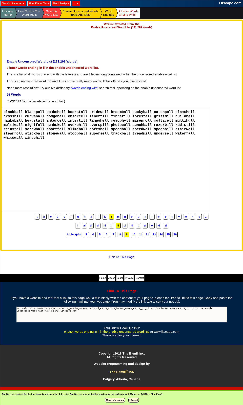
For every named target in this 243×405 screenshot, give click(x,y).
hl (104, 225)
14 (161, 234)
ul (145, 225)
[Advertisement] (121, 43)
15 (168, 234)
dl (91, 225)
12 (147, 234)
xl (159, 225)
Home (102, 277)
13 (154, 234)
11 (140, 234)
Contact (140, 277)
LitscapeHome (7, 13)
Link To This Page (122, 257)
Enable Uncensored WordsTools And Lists (80, 13)
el (98, 225)
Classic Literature (11, 3)
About (111, 277)
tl (138, 225)
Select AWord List (51, 13)
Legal (120, 277)
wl (152, 225)
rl (132, 225)
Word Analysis (61, 3)
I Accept (133, 400)
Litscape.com (230, 3)
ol (125, 225)
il (111, 225)
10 (133, 234)
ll (118, 225)
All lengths (74, 234)
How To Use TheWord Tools (29, 13)
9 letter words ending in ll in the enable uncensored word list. (106, 331)
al (84, 225)
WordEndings (108, 13)
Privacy (129, 277)
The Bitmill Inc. (122, 372)
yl (165, 225)
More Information (115, 400)
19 (175, 234)
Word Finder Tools (39, 3)
